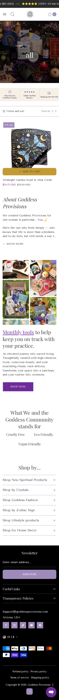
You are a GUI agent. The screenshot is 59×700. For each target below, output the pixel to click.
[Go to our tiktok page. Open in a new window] (23, 625)
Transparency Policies (18, 598)
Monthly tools (18, 332)
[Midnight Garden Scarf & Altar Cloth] (29, 148)
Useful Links (11, 589)
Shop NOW (18, 386)
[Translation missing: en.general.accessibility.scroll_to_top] (29, 691)
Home (19, 46)
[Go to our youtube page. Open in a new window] (31, 625)
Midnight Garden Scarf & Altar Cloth (27, 180)
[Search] (12, 14)
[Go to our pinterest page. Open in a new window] (40, 625)
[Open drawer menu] (4, 14)
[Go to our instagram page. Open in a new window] (14, 625)
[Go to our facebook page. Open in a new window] (6, 625)
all (30, 46)
